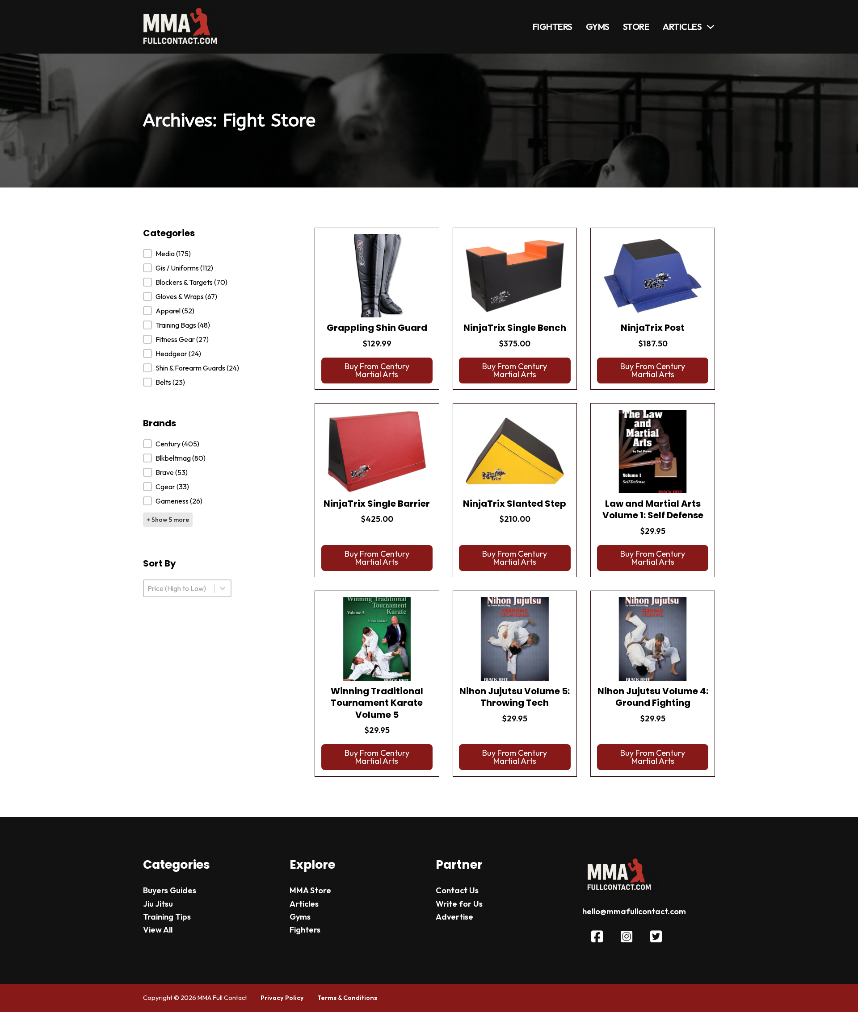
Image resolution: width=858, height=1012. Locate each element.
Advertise (454, 917)
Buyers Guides (169, 890)
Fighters (552, 26)
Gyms (598, 26)
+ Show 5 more (168, 520)
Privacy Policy (282, 998)
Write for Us (459, 904)
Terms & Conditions (347, 998)
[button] (191, 253)
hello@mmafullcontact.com (634, 911)
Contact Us (457, 890)
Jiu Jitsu (158, 904)
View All (157, 930)
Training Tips (167, 917)
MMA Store (310, 890)
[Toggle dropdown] (710, 26)
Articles (682, 26)
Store (636, 26)
